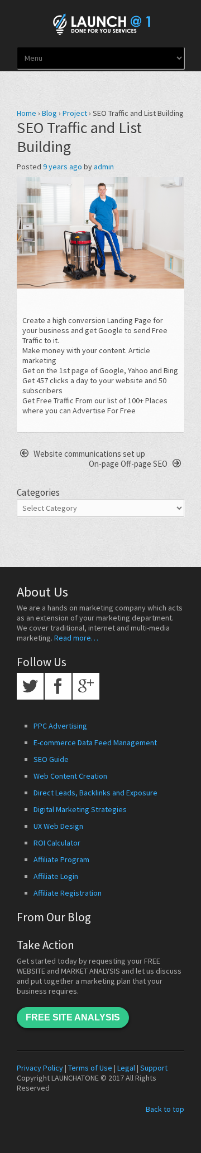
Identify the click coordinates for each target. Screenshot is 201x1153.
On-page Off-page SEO (129, 463)
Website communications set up (88, 453)
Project (75, 113)
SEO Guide (51, 759)
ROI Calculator (57, 843)
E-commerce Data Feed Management (95, 742)
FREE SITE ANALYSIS (73, 1017)
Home (26, 113)
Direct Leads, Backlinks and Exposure (95, 793)
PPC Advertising (60, 726)
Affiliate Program (61, 859)
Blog (49, 113)
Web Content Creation (70, 776)
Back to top (165, 1109)
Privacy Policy (40, 1068)
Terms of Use (90, 1068)
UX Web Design (58, 826)
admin (104, 167)
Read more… (76, 638)
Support (154, 1068)
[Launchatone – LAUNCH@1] (100, 22)
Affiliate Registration (68, 893)
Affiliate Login (56, 876)
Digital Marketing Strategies (80, 809)
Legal (126, 1068)
